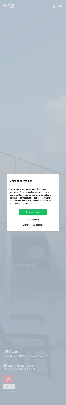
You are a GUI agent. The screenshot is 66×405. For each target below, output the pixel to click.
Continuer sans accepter (33, 225)
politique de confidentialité (21, 198)
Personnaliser (33, 220)
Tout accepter (33, 212)
